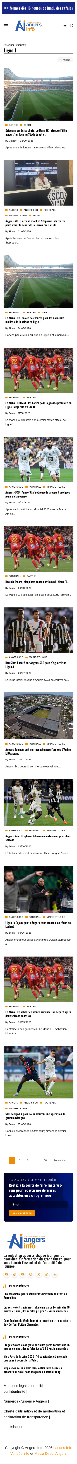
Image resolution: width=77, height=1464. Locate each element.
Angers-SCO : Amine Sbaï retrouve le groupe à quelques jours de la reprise (37, 494)
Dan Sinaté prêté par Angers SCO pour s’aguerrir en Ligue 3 (35, 664)
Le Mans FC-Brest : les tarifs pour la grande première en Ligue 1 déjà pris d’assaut (38, 405)
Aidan (12, 231)
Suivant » (59, 1160)
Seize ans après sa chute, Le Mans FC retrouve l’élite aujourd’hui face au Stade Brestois (36, 132)
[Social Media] (6, 1274)
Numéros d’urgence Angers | (26, 1401)
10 (45, 1160)
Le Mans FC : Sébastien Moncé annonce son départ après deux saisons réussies (38, 1014)
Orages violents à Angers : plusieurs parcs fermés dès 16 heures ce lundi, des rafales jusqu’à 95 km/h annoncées (37, 1309)
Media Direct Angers (50, 1454)
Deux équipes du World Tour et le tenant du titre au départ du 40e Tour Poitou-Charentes (37, 1322)
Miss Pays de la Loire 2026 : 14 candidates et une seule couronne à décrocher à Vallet (35, 1358)
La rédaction (13, 1427)
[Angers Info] (28, 25)
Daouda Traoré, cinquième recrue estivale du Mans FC (36, 581)
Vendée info (19, 1454)
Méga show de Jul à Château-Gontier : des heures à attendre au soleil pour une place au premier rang (33, 1370)
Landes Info (62, 1448)
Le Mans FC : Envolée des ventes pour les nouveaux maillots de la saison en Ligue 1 (34, 320)
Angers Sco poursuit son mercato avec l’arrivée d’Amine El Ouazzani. (38, 751)
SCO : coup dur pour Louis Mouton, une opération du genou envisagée (35, 1116)
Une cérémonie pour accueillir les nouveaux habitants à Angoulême (35, 1296)
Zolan (12, 413)
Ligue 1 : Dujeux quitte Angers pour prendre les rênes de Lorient (38, 924)
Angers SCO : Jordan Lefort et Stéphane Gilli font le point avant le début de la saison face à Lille (35, 223)
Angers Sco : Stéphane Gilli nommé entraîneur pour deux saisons (38, 838)
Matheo (13, 140)
